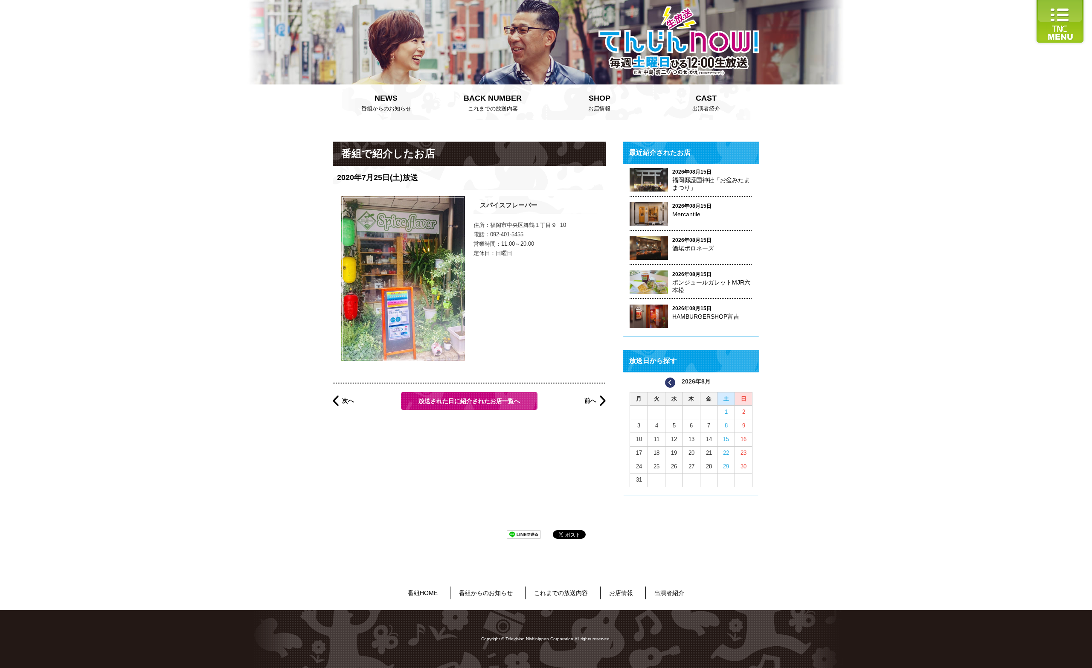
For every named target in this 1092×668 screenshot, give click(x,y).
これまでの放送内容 (493, 103)
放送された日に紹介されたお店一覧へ (469, 401)
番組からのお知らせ (386, 103)
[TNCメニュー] (1060, 4)
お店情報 (599, 103)
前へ (590, 400)
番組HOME (423, 593)
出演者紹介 (706, 103)
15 (726, 439)
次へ (348, 400)
